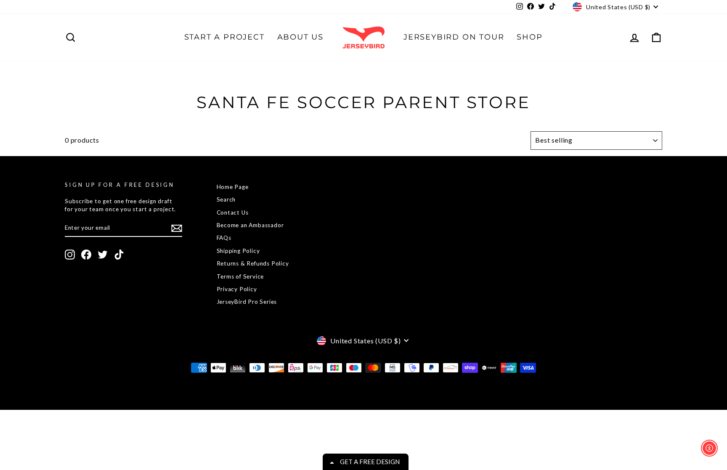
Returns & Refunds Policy (253, 263)
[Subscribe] (176, 228)
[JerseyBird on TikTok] (119, 255)
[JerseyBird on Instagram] (70, 255)
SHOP (529, 37)
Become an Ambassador (250, 225)
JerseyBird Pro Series (247, 301)
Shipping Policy (238, 250)
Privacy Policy (237, 289)
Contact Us (233, 212)
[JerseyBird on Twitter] (103, 255)
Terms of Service (240, 276)
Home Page (233, 186)
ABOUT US (300, 37)
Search (226, 199)
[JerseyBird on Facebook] (86, 255)
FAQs (224, 237)
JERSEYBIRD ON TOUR (453, 37)
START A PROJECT (224, 37)
